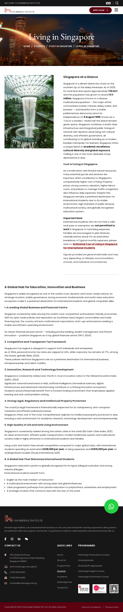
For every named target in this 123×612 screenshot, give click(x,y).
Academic (62, 576)
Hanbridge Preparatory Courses (94, 554)
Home (60, 554)
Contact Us (62, 587)
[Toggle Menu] (116, 9)
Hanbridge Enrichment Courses (93, 576)
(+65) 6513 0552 (17, 572)
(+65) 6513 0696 (17, 577)
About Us (61, 560)
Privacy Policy (111, 607)
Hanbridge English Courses (91, 571)
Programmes (63, 565)
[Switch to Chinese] (107, 3)
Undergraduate (85, 560)
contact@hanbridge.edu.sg (23, 583)
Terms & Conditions (91, 607)
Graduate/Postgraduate (90, 565)
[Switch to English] (109, 3)
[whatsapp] (111, 506)
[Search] (117, 3)
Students (61, 571)
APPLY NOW (98, 10)
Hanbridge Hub (64, 582)
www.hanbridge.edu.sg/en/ (23, 566)
